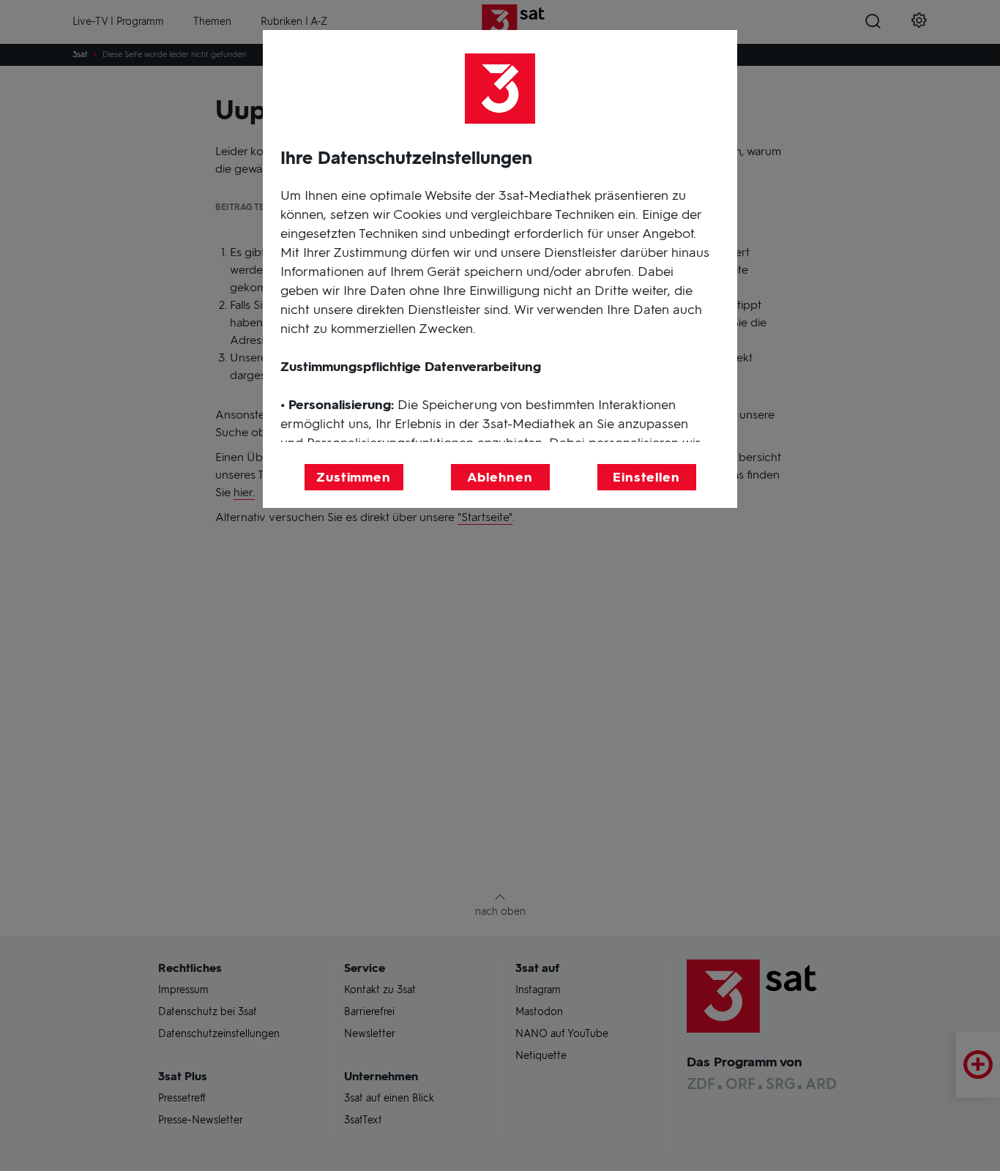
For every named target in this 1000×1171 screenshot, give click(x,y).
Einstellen (646, 477)
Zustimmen (353, 477)
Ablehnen (499, 477)
